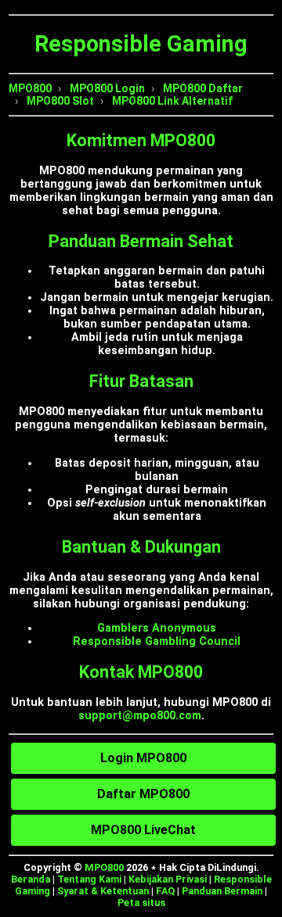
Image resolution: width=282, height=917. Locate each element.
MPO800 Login (107, 88)
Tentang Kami (89, 879)
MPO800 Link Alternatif (172, 101)
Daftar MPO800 (143, 793)
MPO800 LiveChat (143, 829)
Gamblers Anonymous (156, 628)
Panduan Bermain (222, 891)
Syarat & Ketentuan (103, 891)
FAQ (165, 891)
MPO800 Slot (60, 101)
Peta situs (141, 902)
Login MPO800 (143, 757)
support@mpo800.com (139, 715)
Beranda (30, 879)
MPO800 (30, 88)
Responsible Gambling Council (156, 641)
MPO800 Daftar (203, 88)
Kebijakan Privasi (167, 879)
